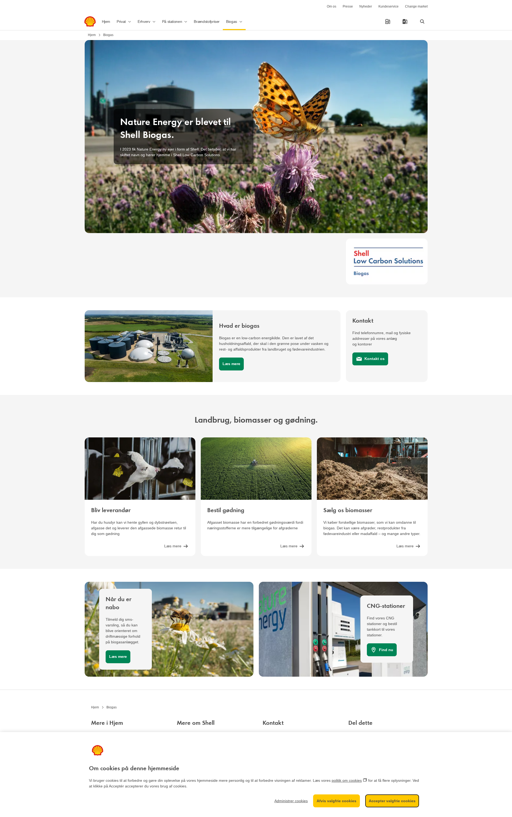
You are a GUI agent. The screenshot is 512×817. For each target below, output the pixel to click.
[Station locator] (387, 21)
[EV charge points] (405, 21)
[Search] (422, 21)
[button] (123, 21)
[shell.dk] (90, 21)
